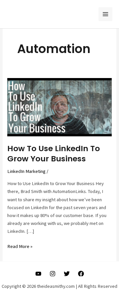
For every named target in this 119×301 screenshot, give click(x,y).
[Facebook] (81, 274)
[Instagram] (53, 274)
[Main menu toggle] (105, 14)
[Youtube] (38, 274)
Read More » (19, 246)
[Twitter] (67, 274)
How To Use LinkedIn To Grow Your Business (53, 153)
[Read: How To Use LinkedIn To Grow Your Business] (59, 107)
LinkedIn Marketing (26, 171)
